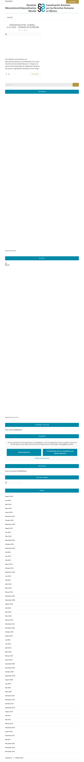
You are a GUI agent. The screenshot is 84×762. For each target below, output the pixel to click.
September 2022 (10, 600)
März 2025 (8, 536)
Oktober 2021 (9, 632)
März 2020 (8, 692)
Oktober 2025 (9, 520)
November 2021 (10, 628)
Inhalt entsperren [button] (24, 452)
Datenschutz (19, 758)
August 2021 (9, 636)
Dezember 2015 (10, 747)
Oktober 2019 (9, 703)
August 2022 (9, 604)
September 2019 (10, 707)
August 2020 (9, 680)
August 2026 (9, 496)
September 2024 (10, 548)
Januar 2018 (8, 731)
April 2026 (8, 504)
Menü (10, 17)
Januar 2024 (8, 564)
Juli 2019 (8, 715)
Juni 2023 (8, 576)
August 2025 (9, 528)
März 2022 (8, 616)
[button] (6, 74)
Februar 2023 (9, 592)
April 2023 (8, 584)
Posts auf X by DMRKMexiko (13, 430)
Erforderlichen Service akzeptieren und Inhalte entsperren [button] (60, 452)
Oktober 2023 (9, 568)
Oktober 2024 (9, 544)
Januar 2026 (8, 512)
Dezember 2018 (10, 727)
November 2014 (10, 751)
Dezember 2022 (10, 596)
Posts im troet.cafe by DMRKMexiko (16, 471)
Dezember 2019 (10, 695)
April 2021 (8, 648)
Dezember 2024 (10, 540)
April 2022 (8, 612)
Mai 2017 (8, 739)
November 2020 (10, 668)
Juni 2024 (8, 556)
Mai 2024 (8, 560)
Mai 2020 (8, 688)
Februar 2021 (9, 656)
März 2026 (8, 508)
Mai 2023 (8, 580)
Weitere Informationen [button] (42, 458)
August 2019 (9, 711)
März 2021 (8, 652)
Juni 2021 (8, 644)
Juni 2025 (8, 532)
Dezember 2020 (10, 664)
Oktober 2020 (9, 672)
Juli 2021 (8, 640)
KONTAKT (9, 1)
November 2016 (10, 743)
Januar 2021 (8, 660)
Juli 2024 (8, 552)
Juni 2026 (8, 500)
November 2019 (10, 699)
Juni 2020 (8, 684)
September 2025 (10, 524)
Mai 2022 (8, 608)
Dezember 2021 (10, 624)
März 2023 (8, 588)
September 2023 (10, 572)
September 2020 (10, 676)
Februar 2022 (9, 620)
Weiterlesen (35, 74)
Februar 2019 (9, 723)
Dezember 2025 (10, 516)
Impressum (8, 758)
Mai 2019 (8, 719)
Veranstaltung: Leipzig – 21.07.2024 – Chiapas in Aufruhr (23, 26)
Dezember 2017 (10, 735)
